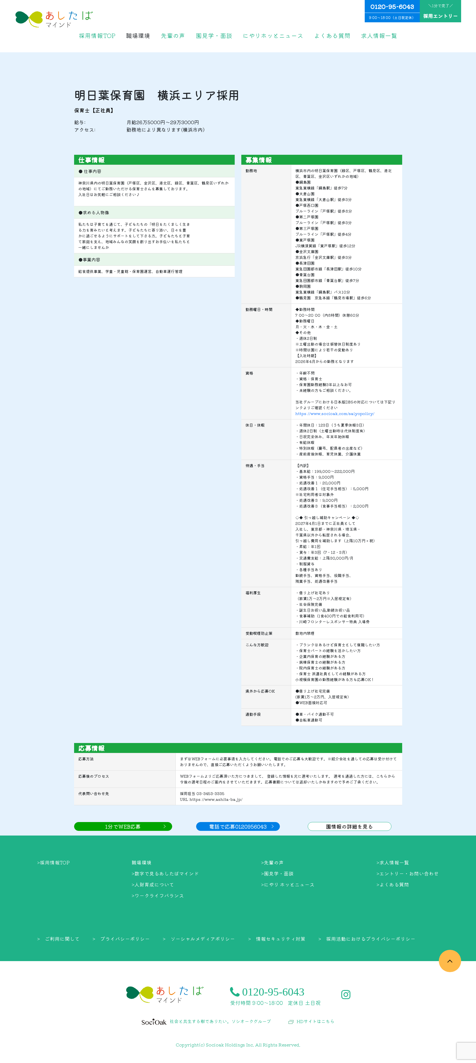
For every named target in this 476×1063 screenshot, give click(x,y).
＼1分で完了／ (440, 11)
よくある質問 (332, 35)
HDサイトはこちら (315, 1021)
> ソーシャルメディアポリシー (199, 938)
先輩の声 (173, 35)
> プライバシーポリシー (121, 938)
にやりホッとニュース (273, 35)
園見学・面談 (214, 35)
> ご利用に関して (58, 938)
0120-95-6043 (392, 11)
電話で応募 (238, 826)
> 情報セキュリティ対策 (276, 938)
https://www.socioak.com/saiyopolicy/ (334, 413)
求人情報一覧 (379, 35)
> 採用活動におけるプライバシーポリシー (366, 938)
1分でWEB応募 (123, 826)
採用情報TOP (97, 35)
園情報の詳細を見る (349, 826)
